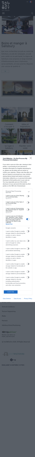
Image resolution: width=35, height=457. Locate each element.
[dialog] (17, 228)
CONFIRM (10, 292)
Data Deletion (7, 298)
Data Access (17, 298)
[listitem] (17, 191)
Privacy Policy (28, 298)
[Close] (31, 158)
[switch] (27, 196)
